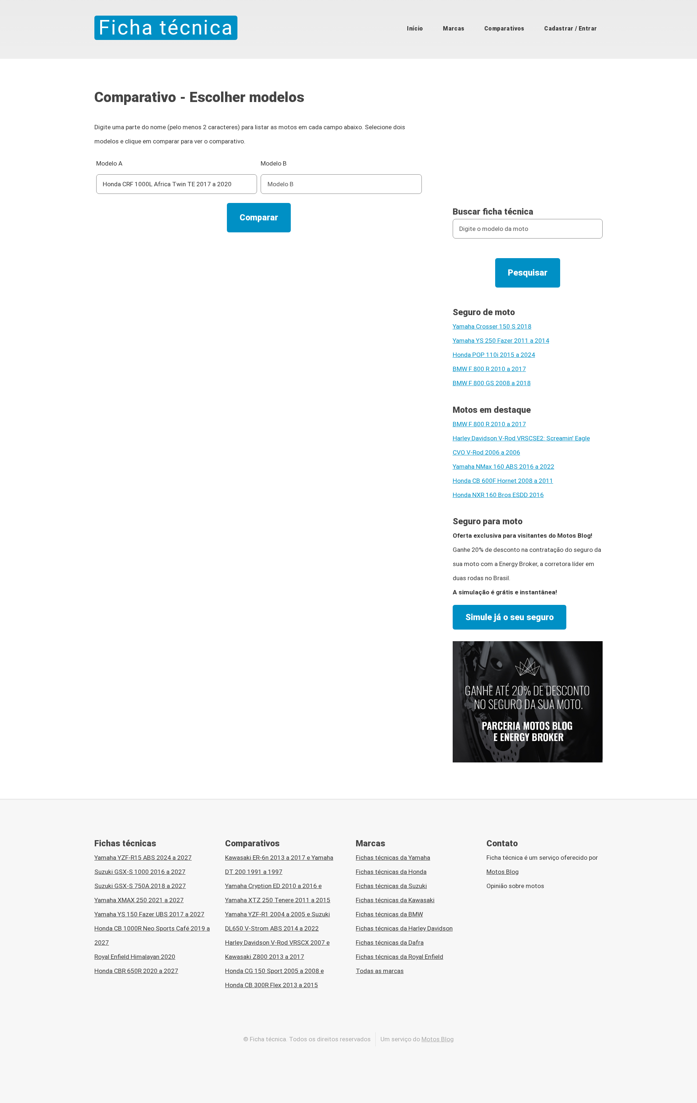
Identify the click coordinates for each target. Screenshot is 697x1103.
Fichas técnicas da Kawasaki (395, 900)
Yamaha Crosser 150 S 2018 (492, 326)
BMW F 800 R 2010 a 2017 (489, 369)
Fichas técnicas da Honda (391, 871)
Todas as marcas (380, 970)
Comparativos (504, 28)
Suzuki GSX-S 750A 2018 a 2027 (140, 886)
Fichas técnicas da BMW (389, 914)
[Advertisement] (259, 296)
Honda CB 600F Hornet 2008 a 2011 (503, 480)
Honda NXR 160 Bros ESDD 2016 (498, 494)
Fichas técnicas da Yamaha (393, 857)
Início (415, 28)
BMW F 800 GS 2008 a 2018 (492, 383)
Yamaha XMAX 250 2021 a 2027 (139, 900)
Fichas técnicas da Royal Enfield (399, 956)
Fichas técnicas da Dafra (390, 942)
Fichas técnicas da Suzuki (391, 886)
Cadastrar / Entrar (570, 28)
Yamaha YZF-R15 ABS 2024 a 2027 (143, 857)
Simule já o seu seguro (509, 617)
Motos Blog (502, 871)
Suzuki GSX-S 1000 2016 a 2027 (140, 871)
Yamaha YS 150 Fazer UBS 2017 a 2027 (149, 914)
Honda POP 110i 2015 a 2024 (494, 354)
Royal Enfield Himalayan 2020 (134, 956)
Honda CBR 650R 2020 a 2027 (136, 970)
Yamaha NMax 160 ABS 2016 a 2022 (503, 466)
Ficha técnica (165, 28)
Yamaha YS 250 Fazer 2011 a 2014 (501, 340)
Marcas (453, 28)
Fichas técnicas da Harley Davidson (404, 928)
